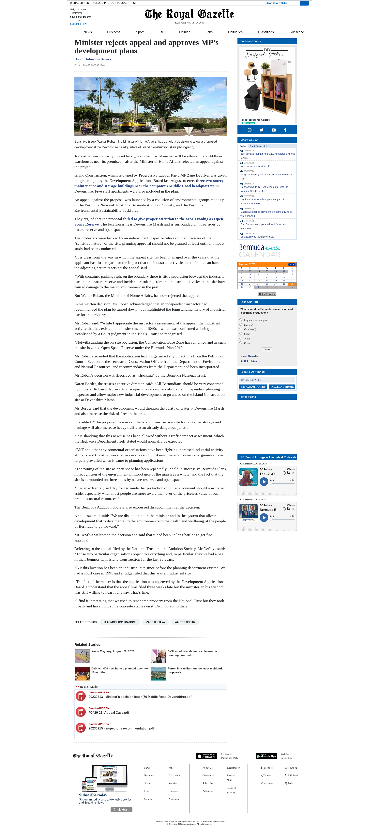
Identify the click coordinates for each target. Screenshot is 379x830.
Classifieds (266, 32)
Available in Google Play (286, 755)
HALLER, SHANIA (251, 379)
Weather (173, 783)
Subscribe (297, 32)
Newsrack (174, 799)
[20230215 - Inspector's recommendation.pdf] (81, 727)
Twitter (267, 775)
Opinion (184, 32)
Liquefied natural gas (255, 320)
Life (161, 32)
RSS (133, 3)
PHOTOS (109, 3)
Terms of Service (231, 790)
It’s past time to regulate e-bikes (257, 236)
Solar (247, 334)
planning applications (119, 622)
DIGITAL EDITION (79, 3)
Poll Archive (248, 361)
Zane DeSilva (155, 622)
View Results (249, 356)
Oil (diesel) (250, 329)
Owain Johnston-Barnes (92, 59)
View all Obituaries (253, 386)
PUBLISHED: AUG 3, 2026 (252, 499)
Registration (233, 767)
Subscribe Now (78, 24)
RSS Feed (292, 775)
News (88, 32)
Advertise (208, 791)
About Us (208, 767)
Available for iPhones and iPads (229, 755)
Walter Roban (185, 622)
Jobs (209, 32)
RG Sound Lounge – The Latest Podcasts (268, 457)
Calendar (173, 791)
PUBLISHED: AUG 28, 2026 (253, 463)
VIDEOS (96, 3)
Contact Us (208, 775)
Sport (140, 32)
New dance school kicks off (254, 166)
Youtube (292, 767)
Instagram (268, 783)
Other (247, 343)
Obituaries (235, 32)
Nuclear (248, 324)
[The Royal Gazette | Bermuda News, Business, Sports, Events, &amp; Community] (189, 14)
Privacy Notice (231, 778)
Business (113, 32)
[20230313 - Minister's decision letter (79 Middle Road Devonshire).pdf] (81, 696)
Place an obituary (282, 386)
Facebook (267, 767)
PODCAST (123, 3)
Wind (247, 338)
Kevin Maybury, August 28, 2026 (112, 651)
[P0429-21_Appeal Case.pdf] (81, 711)
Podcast (291, 783)
